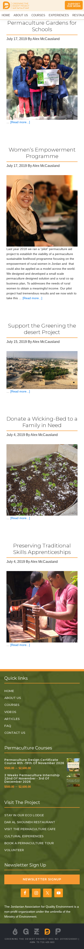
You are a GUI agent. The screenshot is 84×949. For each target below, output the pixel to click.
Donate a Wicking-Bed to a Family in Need (42, 421)
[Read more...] (20, 122)
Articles (12, 719)
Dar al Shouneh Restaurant (29, 822)
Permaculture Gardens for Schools (42, 25)
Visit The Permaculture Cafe (30, 829)
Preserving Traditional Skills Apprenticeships (42, 548)
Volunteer (14, 850)
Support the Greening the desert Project (42, 328)
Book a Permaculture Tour (29, 843)
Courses (11, 705)
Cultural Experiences (24, 836)
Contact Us (14, 733)
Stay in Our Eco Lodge (24, 815)
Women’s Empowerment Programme (42, 152)
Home (9, 691)
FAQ (7, 726)
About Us (12, 698)
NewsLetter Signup (42, 879)
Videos (10, 712)
